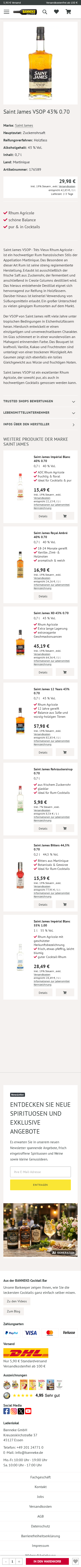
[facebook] (6, 1412)
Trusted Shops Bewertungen (28, 401)
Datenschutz (40, 1526)
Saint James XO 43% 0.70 (51, 613)
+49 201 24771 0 (30, 1447)
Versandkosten (67, 186)
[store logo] (21, 12)
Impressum (40, 1545)
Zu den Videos (17, 1301)
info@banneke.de (29, 1452)
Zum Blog (13, 1311)
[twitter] (21, 1412)
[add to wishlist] (56, 12)
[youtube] (28, 1412)
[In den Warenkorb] (65, 516)
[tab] (40, 401)
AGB (40, 1516)
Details (43, 516)
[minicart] (68, 12)
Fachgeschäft (40, 1477)
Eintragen (40, 1184)
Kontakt (41, 1486)
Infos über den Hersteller (26, 424)
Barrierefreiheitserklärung (40, 1536)
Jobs (40, 1496)
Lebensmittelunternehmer (26, 413)
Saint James (24, 125)
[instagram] (14, 1412)
